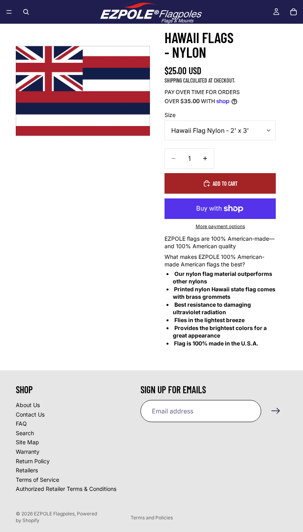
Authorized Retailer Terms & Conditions (66, 489)
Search (25, 433)
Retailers (27, 470)
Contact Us (30, 414)
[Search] (26, 12)
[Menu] (9, 12)
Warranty (27, 451)
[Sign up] (275, 411)
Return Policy (33, 461)
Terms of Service (37, 479)
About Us (28, 405)
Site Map (27, 442)
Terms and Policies (152, 518)
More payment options (220, 226)
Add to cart (225, 183)
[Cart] (293, 12)
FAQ (21, 423)
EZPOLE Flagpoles (54, 514)
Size (170, 114)
